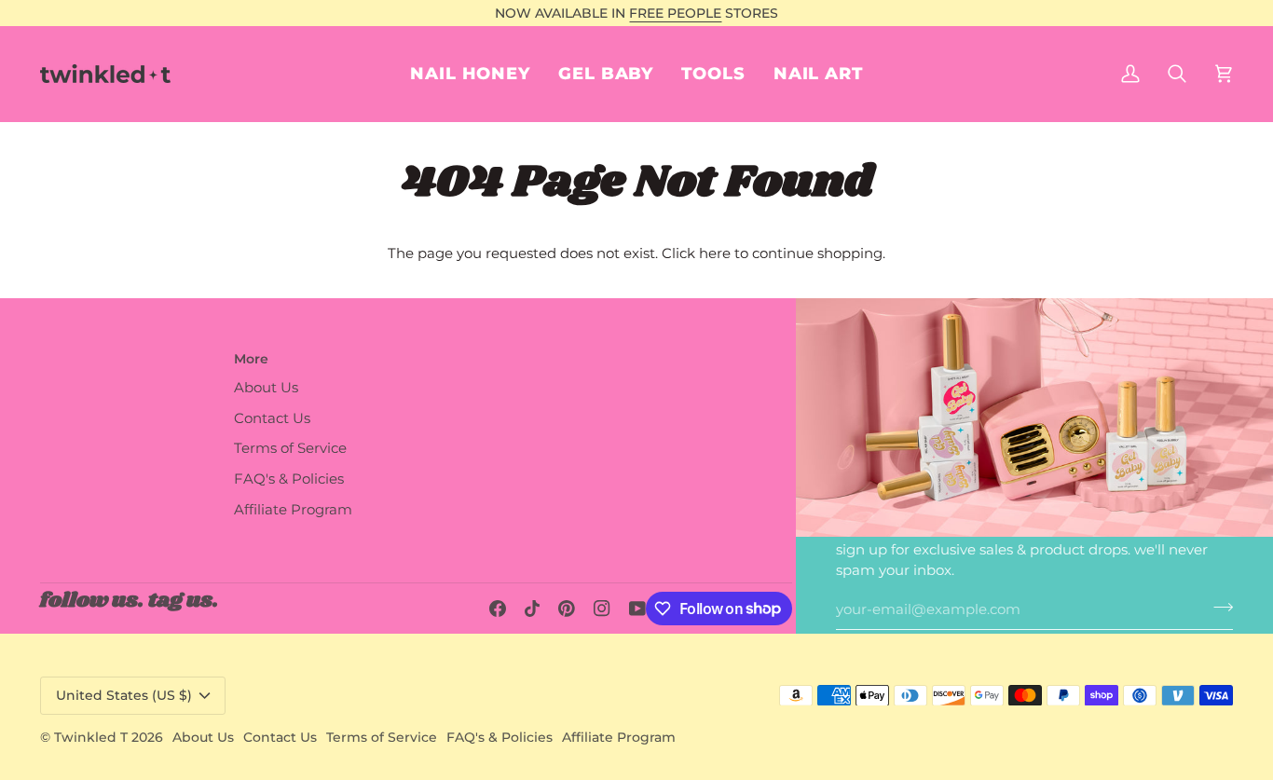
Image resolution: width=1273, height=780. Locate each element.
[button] (818, 73)
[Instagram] (602, 608)
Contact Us (272, 418)
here (715, 253)
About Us (266, 387)
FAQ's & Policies (289, 479)
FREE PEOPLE (675, 13)
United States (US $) (124, 695)
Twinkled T (91, 737)
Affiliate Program (293, 509)
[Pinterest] (566, 608)
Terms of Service (290, 448)
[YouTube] (637, 608)
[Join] (1217, 608)
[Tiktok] (532, 608)
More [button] (251, 358)
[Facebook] (497, 608)
